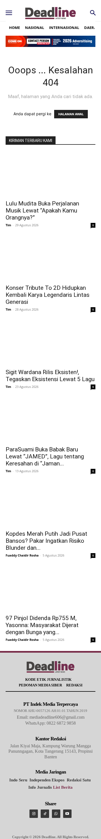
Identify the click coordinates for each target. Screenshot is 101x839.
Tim (8, 225)
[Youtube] (67, 813)
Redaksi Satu (79, 780)
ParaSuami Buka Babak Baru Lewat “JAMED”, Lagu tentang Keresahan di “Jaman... (45, 456)
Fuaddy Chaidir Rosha (22, 555)
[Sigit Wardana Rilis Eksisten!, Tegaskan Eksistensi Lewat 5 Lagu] (50, 343)
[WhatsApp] (56, 813)
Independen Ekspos (47, 780)
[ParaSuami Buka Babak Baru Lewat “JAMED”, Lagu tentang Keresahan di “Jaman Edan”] (50, 420)
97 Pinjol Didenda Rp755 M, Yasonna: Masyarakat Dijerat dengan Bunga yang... (42, 625)
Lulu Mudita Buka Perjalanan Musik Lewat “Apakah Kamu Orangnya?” (42, 210)
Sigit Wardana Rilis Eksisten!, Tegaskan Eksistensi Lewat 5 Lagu (50, 376)
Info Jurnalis (40, 787)
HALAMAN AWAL (71, 114)
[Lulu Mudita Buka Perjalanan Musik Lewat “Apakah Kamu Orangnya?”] (50, 174)
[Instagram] (33, 813)
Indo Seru (18, 780)
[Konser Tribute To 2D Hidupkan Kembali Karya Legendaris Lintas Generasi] (50, 258)
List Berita (63, 787)
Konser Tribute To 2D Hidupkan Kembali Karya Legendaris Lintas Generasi (47, 294)
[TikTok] (45, 813)
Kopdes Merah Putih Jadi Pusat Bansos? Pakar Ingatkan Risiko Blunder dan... (46, 540)
